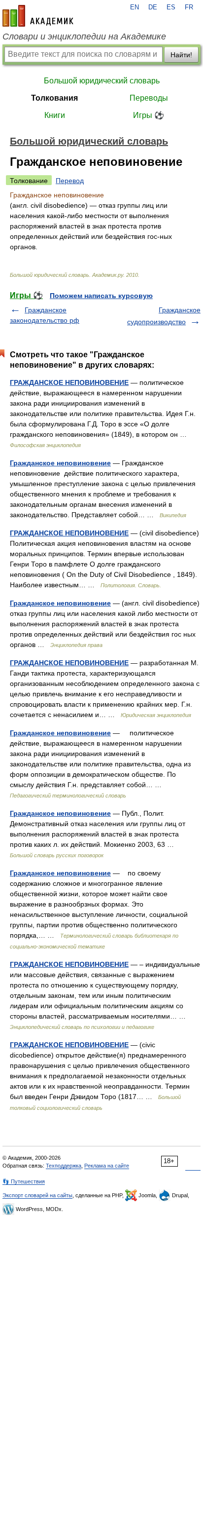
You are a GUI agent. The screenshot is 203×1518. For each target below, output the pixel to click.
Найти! (181, 55)
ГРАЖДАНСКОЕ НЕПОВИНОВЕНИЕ (69, 382)
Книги (54, 115)
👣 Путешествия (23, 1181)
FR (189, 7)
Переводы (149, 98)
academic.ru (37, 16)
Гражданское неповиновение (60, 463)
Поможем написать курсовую (101, 296)
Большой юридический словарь (102, 80)
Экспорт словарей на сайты (37, 1195)
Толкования (54, 98)
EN (134, 7)
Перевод (70, 181)
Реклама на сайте (106, 1166)
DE (152, 7)
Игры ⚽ (148, 115)
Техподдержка (63, 1166)
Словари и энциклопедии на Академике (84, 36)
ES (171, 7)
